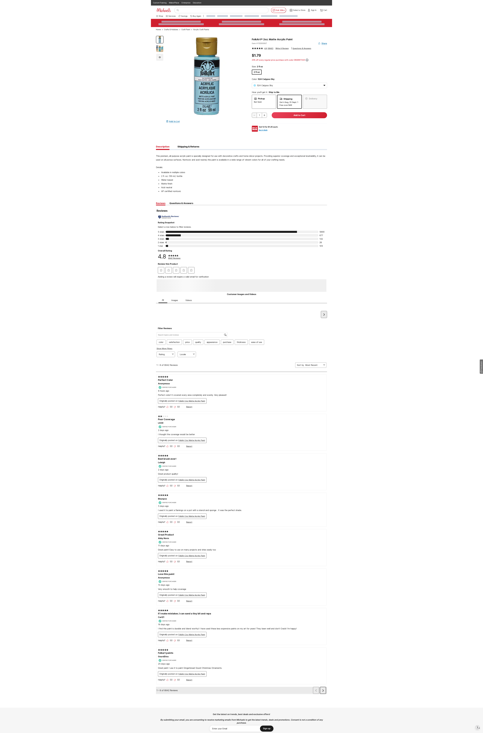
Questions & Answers (302, 48)
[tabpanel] (241, 171)
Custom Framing (160, 3)
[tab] (162, 146)
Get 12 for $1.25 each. (268, 127)
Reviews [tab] (160, 203)
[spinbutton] (259, 115)
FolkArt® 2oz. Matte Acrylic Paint (272, 39)
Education (197, 3)
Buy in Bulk (263, 130)
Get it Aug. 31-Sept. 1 (288, 102)
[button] (314, 10)
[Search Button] (177, 10)
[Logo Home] (163, 10)
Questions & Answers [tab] (181, 203)
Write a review (282, 48)
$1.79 (256, 55)
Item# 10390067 (259, 43)
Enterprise (186, 3)
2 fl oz (257, 72)
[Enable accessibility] (477, 727)
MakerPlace (174, 3)
